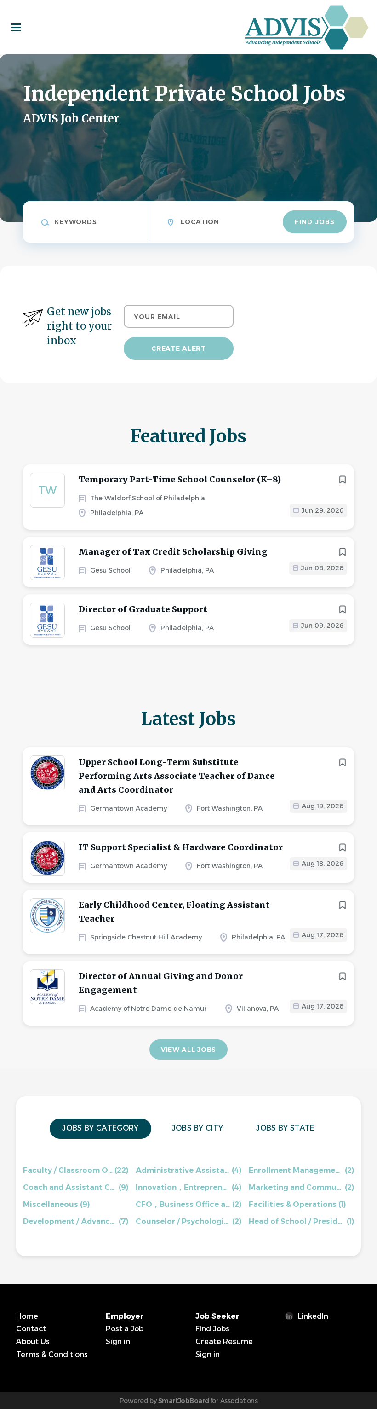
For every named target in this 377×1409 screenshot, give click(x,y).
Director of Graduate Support (143, 609)
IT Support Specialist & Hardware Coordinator (181, 847)
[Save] (342, 479)
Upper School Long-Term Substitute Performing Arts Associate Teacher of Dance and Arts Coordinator (177, 776)
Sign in (118, 1341)
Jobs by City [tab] (197, 1128)
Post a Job (124, 1328)
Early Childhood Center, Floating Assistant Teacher (174, 911)
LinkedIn (313, 1316)
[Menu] (16, 27)
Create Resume (224, 1341)
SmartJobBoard (183, 1401)
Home (27, 1316)
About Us (33, 1341)
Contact (31, 1328)
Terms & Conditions (52, 1354)
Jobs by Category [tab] (100, 1128)
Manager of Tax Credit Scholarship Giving (173, 551)
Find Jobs (315, 222)
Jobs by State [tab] (285, 1128)
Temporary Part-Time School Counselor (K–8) (180, 479)
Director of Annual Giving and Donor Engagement (161, 983)
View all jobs (188, 1049)
